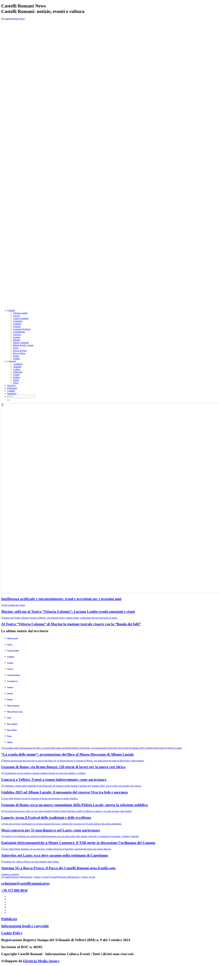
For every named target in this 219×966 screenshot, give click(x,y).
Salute (16, 380)
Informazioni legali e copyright (25, 926)
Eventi (16, 374)
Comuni (11, 310)
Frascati (16, 326)
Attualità (17, 366)
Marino (16, 340)
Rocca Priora (19, 353)
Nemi (15, 348)
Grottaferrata (19, 332)
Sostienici (11, 393)
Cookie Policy (11, 933)
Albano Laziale (20, 313)
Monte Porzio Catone (23, 345)
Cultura (16, 369)
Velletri (16, 358)
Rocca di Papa (20, 350)
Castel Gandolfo (20, 318)
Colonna (17, 323)
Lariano (16, 337)
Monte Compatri (21, 342)
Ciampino (17, 321)
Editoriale (17, 372)
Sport (15, 382)
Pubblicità (9, 919)
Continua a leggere (10, 874)
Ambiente (17, 364)
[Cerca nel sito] (8, 400)
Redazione (12, 388)
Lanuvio (17, 334)
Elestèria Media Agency (41, 961)
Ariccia (16, 315)
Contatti (11, 391)
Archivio (11, 385)
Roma (16, 356)
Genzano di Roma (21, 329)
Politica (16, 377)
